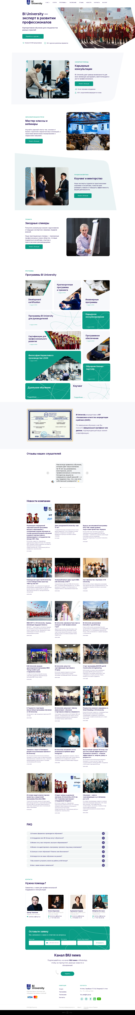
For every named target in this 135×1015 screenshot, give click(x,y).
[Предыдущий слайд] (47, 473)
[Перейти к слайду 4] (64, 487)
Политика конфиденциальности (67, 1007)
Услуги (55, 2)
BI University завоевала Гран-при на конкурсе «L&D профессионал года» (67, 625)
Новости (88, 2)
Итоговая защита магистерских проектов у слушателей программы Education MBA (38, 797)
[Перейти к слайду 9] (70, 487)
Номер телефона (49, 939)
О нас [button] (47, 2)
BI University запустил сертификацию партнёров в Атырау (65, 668)
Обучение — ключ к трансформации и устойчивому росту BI (94, 797)
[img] (47, 391)
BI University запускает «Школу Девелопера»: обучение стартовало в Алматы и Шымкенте (67, 710)
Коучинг (77, 386)
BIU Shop (104, 2)
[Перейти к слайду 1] (60, 487)
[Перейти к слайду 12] (74, 487)
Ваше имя (31, 939)
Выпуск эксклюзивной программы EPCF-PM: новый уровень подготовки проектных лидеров (95, 527)
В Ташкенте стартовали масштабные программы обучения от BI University (39, 710)
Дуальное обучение (39, 387)
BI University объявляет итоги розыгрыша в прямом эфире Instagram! (65, 751)
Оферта (79, 1007)
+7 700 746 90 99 (99, 918)
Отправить (100, 943)
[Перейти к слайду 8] (69, 487)
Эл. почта (64, 939)
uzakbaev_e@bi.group (34, 916)
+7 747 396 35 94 (55, 918)
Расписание (73, 2)
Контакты (97, 2)
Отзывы (81, 2)
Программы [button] (62, 2)
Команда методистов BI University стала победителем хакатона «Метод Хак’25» (39, 581)
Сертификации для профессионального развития (37, 338)
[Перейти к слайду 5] (65, 487)
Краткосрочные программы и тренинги (65, 287)
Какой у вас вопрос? (83, 939)
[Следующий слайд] (87, 473)
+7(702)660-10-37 (77, 918)
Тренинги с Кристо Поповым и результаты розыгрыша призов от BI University (39, 751)
